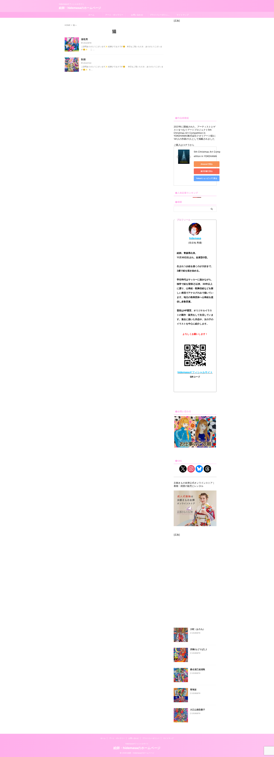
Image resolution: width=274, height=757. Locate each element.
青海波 (193, 689)
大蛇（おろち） (197, 629)
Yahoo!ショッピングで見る (206, 178)
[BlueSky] (199, 468)
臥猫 (83, 59)
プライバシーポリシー (160, 15)
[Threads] (207, 468)
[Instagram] (191, 468)
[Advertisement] (195, 68)
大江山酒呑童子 (197, 709)
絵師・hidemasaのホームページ (80, 8)
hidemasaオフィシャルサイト (137, 744)
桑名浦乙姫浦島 (197, 669)
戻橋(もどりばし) (198, 649)
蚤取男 (84, 39)
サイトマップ (183, 15)
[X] (183, 468)
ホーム (91, 15)
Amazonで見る (207, 164)
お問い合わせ (137, 15)
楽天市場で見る (207, 171)
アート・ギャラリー (114, 15)
